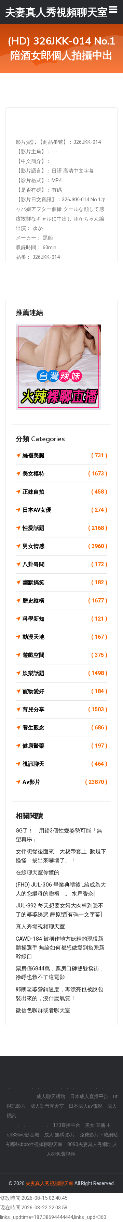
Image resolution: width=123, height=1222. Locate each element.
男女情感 (65, 546)
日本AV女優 (65, 510)
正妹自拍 (65, 491)
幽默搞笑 (65, 582)
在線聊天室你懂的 (37, 872)
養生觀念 (65, 727)
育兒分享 (65, 709)
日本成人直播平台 (89, 1096)
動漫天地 (65, 637)
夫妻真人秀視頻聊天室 (49, 1183)
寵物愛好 (65, 691)
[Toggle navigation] (113, 9)
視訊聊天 (65, 764)
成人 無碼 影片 (59, 1134)
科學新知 (65, 618)
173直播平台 (66, 1125)
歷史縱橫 (65, 600)
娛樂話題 (65, 673)
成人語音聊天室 (47, 1106)
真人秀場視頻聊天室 (40, 926)
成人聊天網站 (51, 1096)
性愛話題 (65, 528)
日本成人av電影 (85, 1106)
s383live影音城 (23, 1134)
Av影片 (65, 782)
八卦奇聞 (65, 564)
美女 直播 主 (98, 1125)
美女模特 (65, 473)
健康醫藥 (65, 745)
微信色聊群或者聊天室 (43, 1010)
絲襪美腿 (65, 455)
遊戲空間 (65, 655)
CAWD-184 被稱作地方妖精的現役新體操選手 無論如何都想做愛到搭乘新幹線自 (60, 947)
